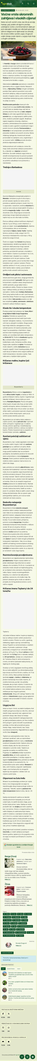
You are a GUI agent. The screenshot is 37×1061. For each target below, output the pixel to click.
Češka (25, 920)
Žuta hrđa (21, 929)
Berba (21, 914)
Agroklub (18, 1055)
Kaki (6, 929)
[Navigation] (33, 3)
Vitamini (29, 914)
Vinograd (7, 917)
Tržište (7, 914)
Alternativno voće (10, 935)
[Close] (28, 3)
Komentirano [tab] (11, 968)
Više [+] (7, 879)
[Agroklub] (7, 3)
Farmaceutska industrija (26, 926)
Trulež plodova (21, 932)
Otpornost (8, 920)
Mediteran (23, 923)
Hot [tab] (3, 968)
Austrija (15, 923)
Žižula (13, 929)
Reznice (7, 926)
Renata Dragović (21, 943)
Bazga (25, 917)
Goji (15, 926)
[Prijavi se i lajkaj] (22, 1056)
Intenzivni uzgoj (9, 932)
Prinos (7, 923)
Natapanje (17, 917)
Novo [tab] (18, 968)
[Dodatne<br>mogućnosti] (32, 1056)
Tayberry (20, 935)
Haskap (31, 932)
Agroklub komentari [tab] (7, 952)
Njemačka (17, 920)
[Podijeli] (27, 1056)
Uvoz (14, 914)
